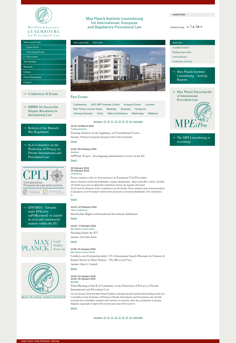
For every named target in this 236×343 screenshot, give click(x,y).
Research (28, 66)
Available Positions (180, 47)
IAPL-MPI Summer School (105, 104)
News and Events (81, 42)
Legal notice (27, 341)
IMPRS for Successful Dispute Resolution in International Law (43, 111)
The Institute (30, 61)
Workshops (138, 113)
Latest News (33, 47)
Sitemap (55, 341)
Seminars (126, 109)
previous (98, 121)
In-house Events (132, 104)
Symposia (140, 109)
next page (138, 121)
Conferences (80, 104)
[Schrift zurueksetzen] (194, 27)
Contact (28, 82)
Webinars (153, 113)
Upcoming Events (36, 52)
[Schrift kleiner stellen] (188, 27)
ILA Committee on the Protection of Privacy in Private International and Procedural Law (44, 151)
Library (27, 71)
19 (104, 121)
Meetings (111, 109)
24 (123, 121)
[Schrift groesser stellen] (199, 27)
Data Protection (42, 341)
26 (130, 121)
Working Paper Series (181, 52)
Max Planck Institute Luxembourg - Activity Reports (192, 76)
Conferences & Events (43, 94)
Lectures (150, 104)
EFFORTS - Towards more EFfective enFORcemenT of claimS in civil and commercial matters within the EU (45, 215)
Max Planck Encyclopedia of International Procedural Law (194, 96)
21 (112, 121)
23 (119, 121)
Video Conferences (117, 113)
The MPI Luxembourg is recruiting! (193, 139)
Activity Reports (179, 56)
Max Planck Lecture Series (87, 109)
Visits (100, 113)
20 (108, 121)
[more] (74, 141)
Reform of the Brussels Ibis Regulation (43, 130)
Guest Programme (32, 77)
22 (115, 121)
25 (127, 121)
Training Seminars (83, 113)
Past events (32, 56)
